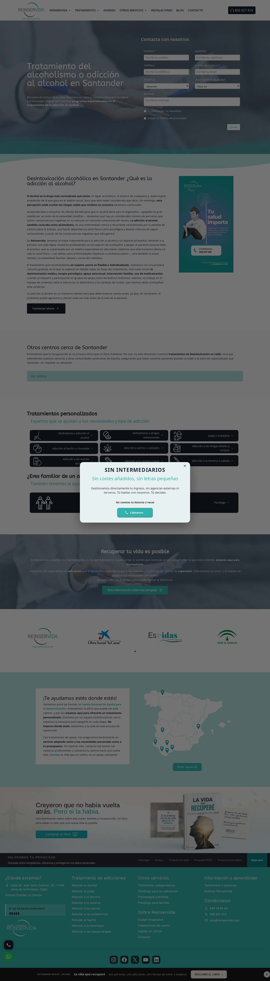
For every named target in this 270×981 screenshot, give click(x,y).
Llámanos (136, 512)
